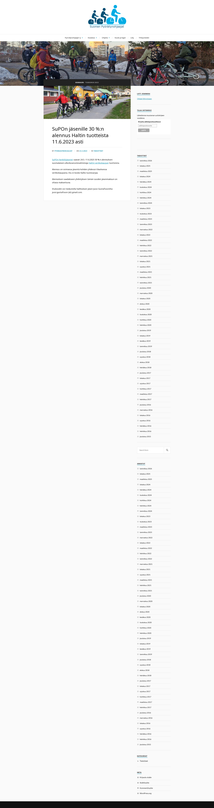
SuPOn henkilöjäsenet (62, 159)
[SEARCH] (167, 450)
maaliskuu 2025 (146, 171)
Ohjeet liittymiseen (144, 99)
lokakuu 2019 (145, 336)
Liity (132, 38)
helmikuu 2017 (145, 399)
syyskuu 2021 (145, 267)
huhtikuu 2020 (145, 320)
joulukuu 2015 (145, 436)
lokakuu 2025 (145, 166)
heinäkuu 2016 (145, 426)
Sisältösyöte (144, 783)
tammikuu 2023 (146, 224)
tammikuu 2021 (146, 283)
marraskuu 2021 (146, 256)
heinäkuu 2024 (145, 182)
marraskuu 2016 (146, 410)
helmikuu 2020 (145, 325)
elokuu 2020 (144, 304)
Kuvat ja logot (120, 38)
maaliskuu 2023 (146, 219)
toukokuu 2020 (146, 314)
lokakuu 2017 (145, 378)
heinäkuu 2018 (145, 367)
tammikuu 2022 (146, 251)
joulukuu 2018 (145, 351)
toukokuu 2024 (146, 187)
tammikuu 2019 (146, 346)
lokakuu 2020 (145, 298)
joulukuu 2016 (145, 405)
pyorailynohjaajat (63, 151)
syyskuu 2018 (145, 357)
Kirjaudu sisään (146, 777)
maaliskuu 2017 (146, 394)
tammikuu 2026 (146, 161)
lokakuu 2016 (145, 415)
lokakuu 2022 (145, 235)
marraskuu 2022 (146, 229)
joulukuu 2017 (145, 373)
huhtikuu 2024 (145, 192)
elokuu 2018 (144, 362)
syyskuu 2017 (145, 383)
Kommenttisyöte (146, 788)
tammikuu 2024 (146, 203)
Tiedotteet (98, 151)
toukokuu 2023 (146, 214)
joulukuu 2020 (145, 288)
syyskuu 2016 (145, 420)
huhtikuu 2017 (145, 389)
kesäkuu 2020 (145, 309)
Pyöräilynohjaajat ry (73, 38)
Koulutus (91, 38)
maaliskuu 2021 (146, 272)
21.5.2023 (83, 151)
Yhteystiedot (144, 38)
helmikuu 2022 (145, 245)
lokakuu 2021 (145, 261)
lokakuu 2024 (145, 176)
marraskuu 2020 (146, 293)
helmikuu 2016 (145, 431)
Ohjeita (105, 38)
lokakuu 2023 (145, 208)
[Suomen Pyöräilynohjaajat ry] (107, 27)
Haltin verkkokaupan (99, 163)
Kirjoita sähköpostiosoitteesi (149, 122)
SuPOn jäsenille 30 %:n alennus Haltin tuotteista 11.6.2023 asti (80, 135)
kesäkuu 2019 (145, 341)
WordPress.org (145, 793)
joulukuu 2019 (145, 330)
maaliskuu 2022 (146, 240)
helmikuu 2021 (145, 277)
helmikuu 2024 (145, 198)
